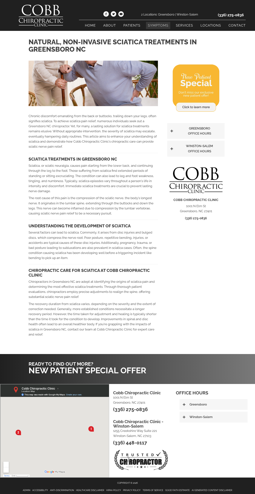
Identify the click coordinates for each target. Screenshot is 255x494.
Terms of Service (153, 490)
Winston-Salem (187, 14)
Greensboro (166, 14)
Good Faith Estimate (177, 490)
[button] (196, 131)
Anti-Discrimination (62, 490)
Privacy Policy (132, 490)
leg (49, 171)
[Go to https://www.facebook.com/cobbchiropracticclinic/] (106, 14)
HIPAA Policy (113, 490)
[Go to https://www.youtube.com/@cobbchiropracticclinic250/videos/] (121, 14)
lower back (121, 165)
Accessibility (40, 490)
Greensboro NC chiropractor (49, 126)
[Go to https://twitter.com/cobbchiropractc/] (113, 14)
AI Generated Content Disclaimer (212, 490)
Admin (26, 490)
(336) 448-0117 (130, 443)
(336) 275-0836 (231, 15)
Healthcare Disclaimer (90, 490)
